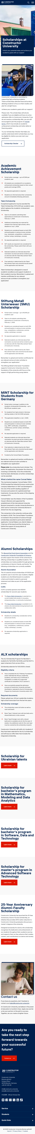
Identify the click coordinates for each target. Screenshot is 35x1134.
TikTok (21, 1100)
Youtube (3, 1100)
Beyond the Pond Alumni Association (16, 553)
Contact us (7, 1058)
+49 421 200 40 (6, 1085)
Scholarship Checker (11, 143)
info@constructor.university (10, 1089)
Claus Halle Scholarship (14, 604)
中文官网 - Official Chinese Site (11, 1095)
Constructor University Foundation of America (16, 555)
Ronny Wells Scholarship (14, 596)
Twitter (14, 1100)
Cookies (25, 1131)
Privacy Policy (17, 1131)
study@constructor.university (10, 1091)
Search (28, 2)
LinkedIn (17, 1100)
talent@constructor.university (19, 1003)
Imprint (9, 1131)
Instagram (10, 1100)
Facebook (6, 1100)
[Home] (8, 2)
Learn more (7, 765)
